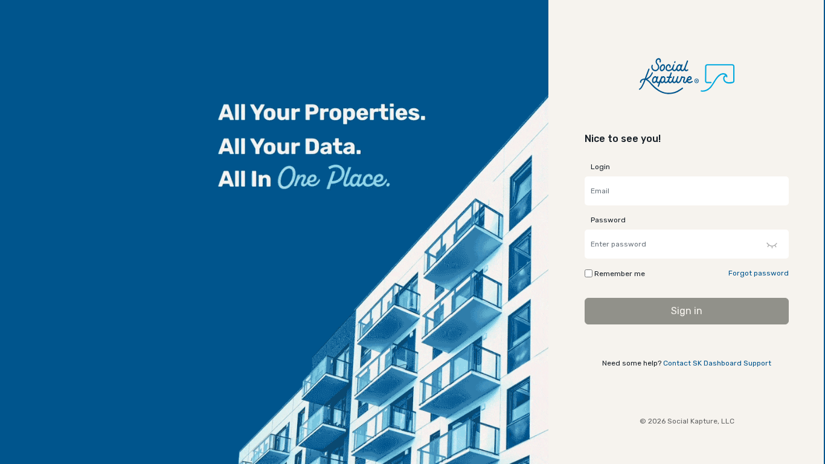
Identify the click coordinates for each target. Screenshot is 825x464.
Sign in (686, 311)
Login (600, 167)
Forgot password (758, 273)
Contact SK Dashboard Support (717, 363)
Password (608, 220)
